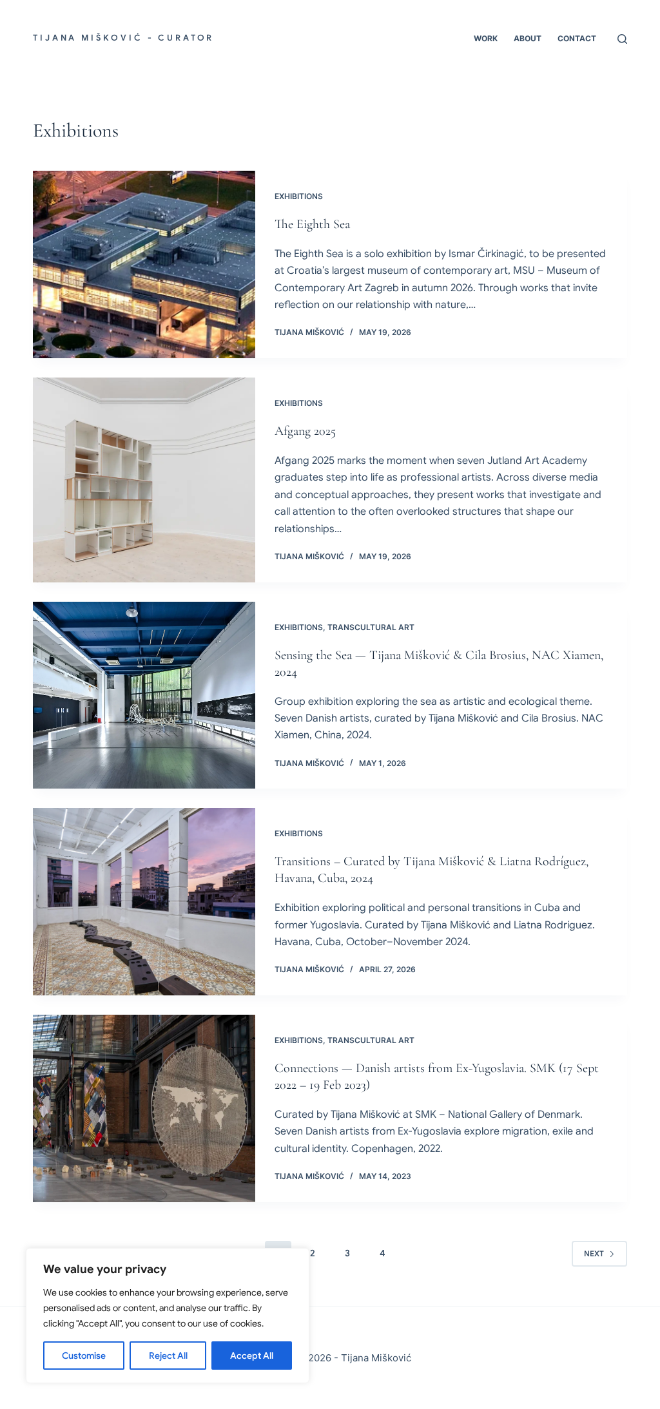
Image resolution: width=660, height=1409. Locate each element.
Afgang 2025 (305, 431)
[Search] (622, 39)
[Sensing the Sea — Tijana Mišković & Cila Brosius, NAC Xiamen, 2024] (144, 695)
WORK (486, 38)
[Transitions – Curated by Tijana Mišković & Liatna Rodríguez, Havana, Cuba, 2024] (144, 901)
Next (594, 1253)
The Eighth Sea (312, 224)
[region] (167, 1315)
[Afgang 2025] (144, 480)
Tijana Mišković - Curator (123, 38)
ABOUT (527, 38)
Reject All (168, 1355)
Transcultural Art (370, 627)
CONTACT (577, 38)
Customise (84, 1355)
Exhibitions (299, 196)
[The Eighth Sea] (144, 264)
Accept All (251, 1355)
